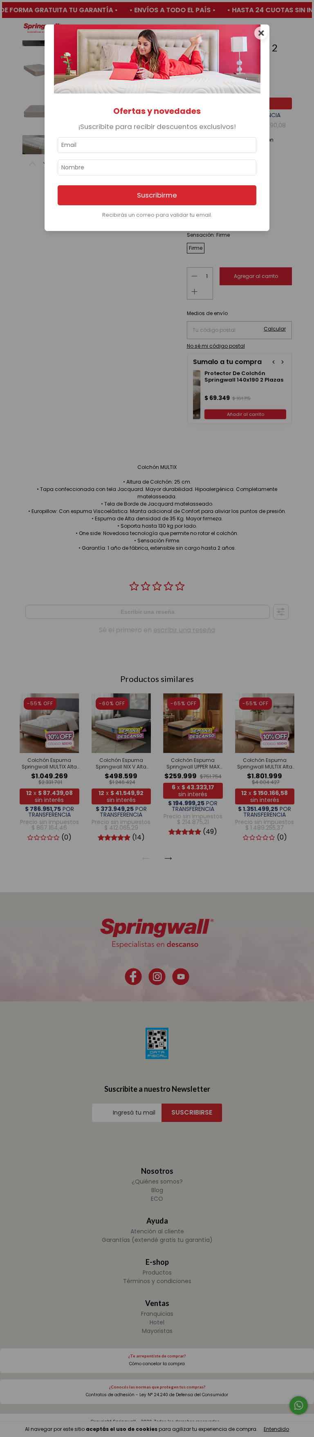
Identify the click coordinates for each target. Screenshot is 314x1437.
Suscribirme (157, 195)
